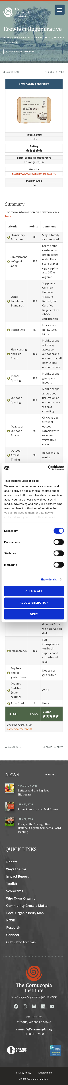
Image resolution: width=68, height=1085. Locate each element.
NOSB (10, 920)
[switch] (58, 542)
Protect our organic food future (38, 809)
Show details (48, 579)
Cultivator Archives (21, 942)
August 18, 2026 (27, 785)
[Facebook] (15, 1006)
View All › (51, 774)
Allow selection (34, 602)
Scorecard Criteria (19, 729)
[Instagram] (25, 1006)
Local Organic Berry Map (25, 912)
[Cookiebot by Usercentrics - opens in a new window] (48, 467)
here (8, 216)
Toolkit (11, 883)
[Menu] (60, 10)
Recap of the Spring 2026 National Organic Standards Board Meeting (39, 828)
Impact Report (17, 876)
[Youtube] (52, 1006)
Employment (45, 1072)
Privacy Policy (23, 1072)
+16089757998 (34, 1034)
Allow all (34, 590)
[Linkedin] (43, 1006)
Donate (12, 861)
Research (13, 927)
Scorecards (14, 891)
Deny (34, 614)
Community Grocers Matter (27, 905)
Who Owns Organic (20, 898)
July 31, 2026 (25, 804)
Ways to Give (16, 869)
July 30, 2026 (25, 819)
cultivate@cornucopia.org (34, 1029)
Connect (12, 934)
